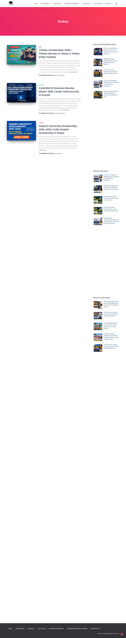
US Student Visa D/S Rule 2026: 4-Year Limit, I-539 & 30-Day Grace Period (111, 314)
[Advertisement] (106, 134)
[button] (49, 3)
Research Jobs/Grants (72, 3)
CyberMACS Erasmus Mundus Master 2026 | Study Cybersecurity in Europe (59, 91)
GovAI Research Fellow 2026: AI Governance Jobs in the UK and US (111, 198)
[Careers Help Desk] (10, 3)
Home (36, 3)
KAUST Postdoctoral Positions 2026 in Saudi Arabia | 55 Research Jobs (111, 209)
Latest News (98, 3)
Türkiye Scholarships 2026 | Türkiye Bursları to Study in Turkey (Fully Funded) (59, 53)
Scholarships (44, 3)
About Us (108, 3)
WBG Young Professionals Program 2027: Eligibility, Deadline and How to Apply (111, 187)
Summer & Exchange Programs (77, 628)
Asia (40, 47)
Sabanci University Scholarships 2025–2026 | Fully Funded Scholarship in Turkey (58, 129)
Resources (86, 3)
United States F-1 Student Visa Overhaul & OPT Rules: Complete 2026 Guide (111, 346)
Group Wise (57, 3)
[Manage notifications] (121, 634)
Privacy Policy (95, 628)
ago (60, 75)
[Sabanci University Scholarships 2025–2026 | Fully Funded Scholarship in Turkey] (21, 130)
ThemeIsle (115, 633)
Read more (73, 72)
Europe (41, 85)
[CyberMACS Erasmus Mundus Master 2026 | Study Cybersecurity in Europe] (21, 92)
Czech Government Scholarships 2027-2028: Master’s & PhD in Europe (110, 71)
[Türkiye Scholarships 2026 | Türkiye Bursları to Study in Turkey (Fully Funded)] (21, 54)
